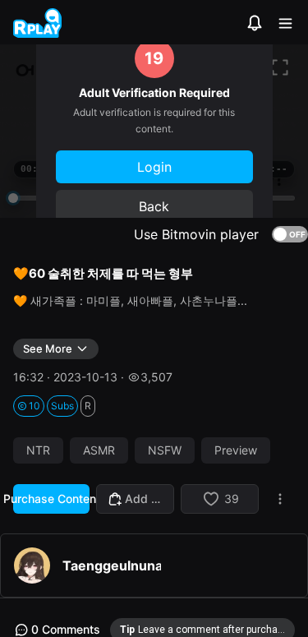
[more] (280, 499)
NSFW (165, 450)
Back (154, 206)
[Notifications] (254, 23)
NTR (38, 450)
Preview (235, 450)
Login (154, 167)
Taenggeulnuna (111, 565)
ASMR (99, 450)
